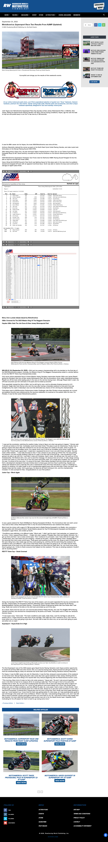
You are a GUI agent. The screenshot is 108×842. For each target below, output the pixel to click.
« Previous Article (7, 703)
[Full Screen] (31, 171)
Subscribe (32, 822)
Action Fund (50, 15)
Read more (21, 744)
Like (33, 810)
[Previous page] (3, 171)
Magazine (24, 15)
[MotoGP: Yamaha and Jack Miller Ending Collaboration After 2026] (86, 59)
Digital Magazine (65, 15)
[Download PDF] (28, 171)
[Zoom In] (18, 171)
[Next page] (6, 171)
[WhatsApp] (103, 25)
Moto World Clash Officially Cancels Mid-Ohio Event (97, 43)
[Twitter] (99, 25)
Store (41, 15)
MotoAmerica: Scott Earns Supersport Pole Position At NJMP (60, 740)
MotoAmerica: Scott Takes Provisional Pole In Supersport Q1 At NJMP (21, 777)
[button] (104, 15)
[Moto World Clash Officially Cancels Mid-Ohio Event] (86, 43)
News (7, 15)
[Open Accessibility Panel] (105, 835)
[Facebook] (96, 25)
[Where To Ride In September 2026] (86, 76)
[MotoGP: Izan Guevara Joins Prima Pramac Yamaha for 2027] (86, 51)
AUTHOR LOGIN (53, 837)
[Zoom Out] (15, 171)
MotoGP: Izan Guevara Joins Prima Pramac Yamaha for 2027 (98, 52)
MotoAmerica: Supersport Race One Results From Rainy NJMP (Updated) (21, 740)
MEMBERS (76, 15)
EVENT (34, 15)
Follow (33, 814)
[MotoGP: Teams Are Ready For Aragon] (86, 69)
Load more (93, 81)
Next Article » (20, 703)
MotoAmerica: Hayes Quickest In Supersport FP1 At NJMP (60, 776)
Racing (15, 15)
